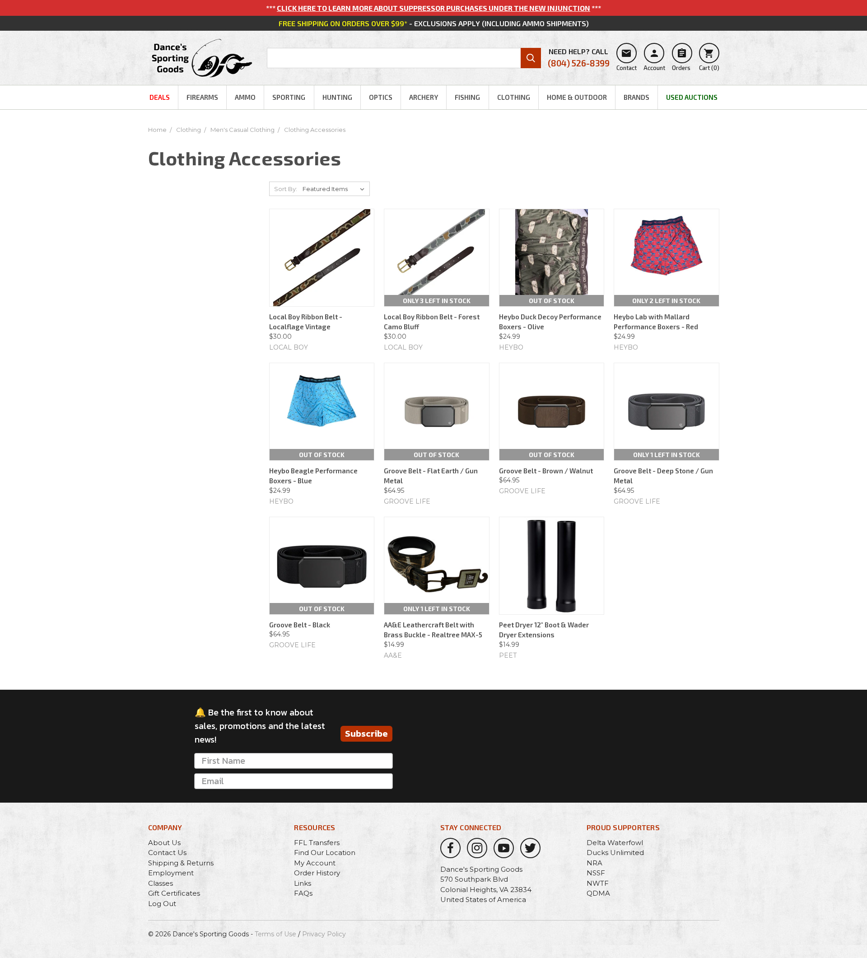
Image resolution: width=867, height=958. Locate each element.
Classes (160, 883)
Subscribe (366, 733)
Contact (626, 59)
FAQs (303, 893)
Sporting (288, 97)
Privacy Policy (324, 934)
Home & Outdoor (577, 97)
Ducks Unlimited (615, 852)
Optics (380, 97)
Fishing (467, 97)
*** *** (433, 8)
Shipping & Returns (181, 863)
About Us (164, 842)
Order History (317, 873)
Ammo (245, 97)
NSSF (596, 873)
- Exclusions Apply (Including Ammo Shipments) (434, 23)
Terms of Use (275, 934)
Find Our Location (324, 852)
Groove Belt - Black (299, 625)
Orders (681, 59)
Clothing (513, 97)
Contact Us (167, 852)
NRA (594, 863)
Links (302, 883)
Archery (423, 97)
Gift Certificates (174, 893)
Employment (171, 873)
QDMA (598, 893)
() (709, 59)
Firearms (202, 97)
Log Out (162, 903)
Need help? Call (579, 57)
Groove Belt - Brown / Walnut (546, 471)
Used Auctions (692, 97)
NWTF (598, 883)
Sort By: (285, 188)
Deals (159, 97)
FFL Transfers (317, 842)
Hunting (337, 97)
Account (654, 59)
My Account (315, 863)
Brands (636, 97)
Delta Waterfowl (615, 842)
